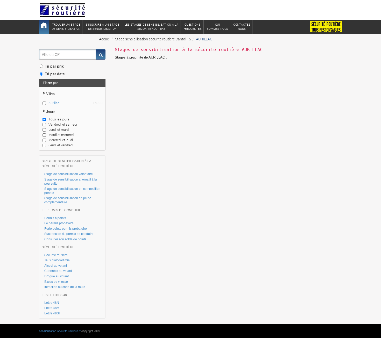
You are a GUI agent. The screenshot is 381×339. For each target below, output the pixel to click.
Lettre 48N (51, 302)
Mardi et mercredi (61, 134)
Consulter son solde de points (65, 239)
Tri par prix (54, 66)
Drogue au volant (56, 276)
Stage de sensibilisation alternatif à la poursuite (70, 181)
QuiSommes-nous (217, 27)
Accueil (104, 39)
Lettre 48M (51, 307)
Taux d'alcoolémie (57, 260)
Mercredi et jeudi (60, 140)
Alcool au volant (55, 265)
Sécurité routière (56, 255)
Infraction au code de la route (64, 286)
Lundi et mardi (58, 129)
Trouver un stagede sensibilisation (66, 27)
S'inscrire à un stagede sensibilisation (102, 27)
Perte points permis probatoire (65, 228)
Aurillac (75, 102)
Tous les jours (58, 119)
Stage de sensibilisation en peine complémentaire (67, 200)
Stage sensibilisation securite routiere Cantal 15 (153, 39)
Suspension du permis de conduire (69, 233)
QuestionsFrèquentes (193, 27)
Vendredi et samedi (62, 124)
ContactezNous (241, 27)
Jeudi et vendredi (60, 145)
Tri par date (55, 73)
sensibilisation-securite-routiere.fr (60, 331)
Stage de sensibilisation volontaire (68, 173)
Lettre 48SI (52, 313)
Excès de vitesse (56, 281)
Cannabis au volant (58, 270)
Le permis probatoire (59, 223)
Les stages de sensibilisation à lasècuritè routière (151, 27)
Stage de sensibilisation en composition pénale (72, 190)
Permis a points (55, 217)
